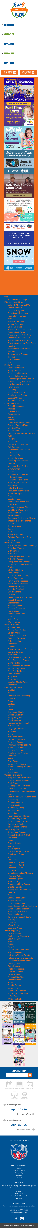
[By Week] (19, 1085)
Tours (10, 529)
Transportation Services (18, 354)
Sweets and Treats (16, 824)
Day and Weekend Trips (18, 425)
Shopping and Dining (13, 774)
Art (9, 692)
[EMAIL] (24, 1095)
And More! (19, 1198)
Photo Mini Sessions (16, 968)
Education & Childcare (13, 302)
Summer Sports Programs (19, 908)
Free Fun (11, 438)
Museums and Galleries (18, 474)
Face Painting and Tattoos (19, 657)
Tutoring (11, 356)
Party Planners (14, 673)
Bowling (11, 416)
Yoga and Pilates (15, 927)
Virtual (10, 769)
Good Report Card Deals (18, 949)
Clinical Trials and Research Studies (20, 566)
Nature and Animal (16, 736)
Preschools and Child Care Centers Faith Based (19, 331)
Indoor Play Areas (15, 457)
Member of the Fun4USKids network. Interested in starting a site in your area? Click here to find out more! (19, 1186)
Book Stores (13, 783)
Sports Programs (11, 829)
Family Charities (15, 370)
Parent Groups (14, 386)
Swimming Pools (15, 512)
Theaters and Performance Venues (19, 522)
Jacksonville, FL (19, 1194)
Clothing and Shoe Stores (19, 785)
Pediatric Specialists (16, 608)
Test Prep (12, 351)
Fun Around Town (11, 403)
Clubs (10, 701)
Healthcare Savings (16, 586)
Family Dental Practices (18, 580)
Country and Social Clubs (19, 422)
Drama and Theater (16, 712)
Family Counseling (15, 578)
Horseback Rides (15, 455)
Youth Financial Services (18, 400)
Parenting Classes (15, 742)
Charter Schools (15, 307)
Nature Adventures (16, 477)
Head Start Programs (17, 315)
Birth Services (14, 553)
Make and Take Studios (18, 466)
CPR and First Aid (15, 569)
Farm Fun (12, 947)
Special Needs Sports (17, 897)
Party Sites (12, 676)
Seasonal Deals (14, 979)
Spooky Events (14, 985)
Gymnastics (13, 859)
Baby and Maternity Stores (19, 777)
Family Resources (12, 365)
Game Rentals (14, 662)
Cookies (11, 646)
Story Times (13, 761)
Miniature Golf (14, 468)
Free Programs (14, 720)
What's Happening (12, 930)
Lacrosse (12, 870)
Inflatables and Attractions (19, 665)
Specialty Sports (15, 900)
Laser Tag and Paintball (18, 460)
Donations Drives (15, 938)
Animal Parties (14, 627)
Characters (12, 643)
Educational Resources (18, 313)
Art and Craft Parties (17, 630)
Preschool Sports (15, 878)
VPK (10, 362)
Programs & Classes (13, 687)
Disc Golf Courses (15, 427)
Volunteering (13, 772)
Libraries (11, 463)
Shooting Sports (15, 886)
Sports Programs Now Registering (22, 905)
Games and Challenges (18, 444)
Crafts (10, 706)
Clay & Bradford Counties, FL (19, 1196)
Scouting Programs (16, 750)
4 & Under (12, 690)
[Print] (14, 1095)
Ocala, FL (19, 1191)
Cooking (11, 703)
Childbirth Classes (15, 559)
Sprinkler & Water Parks (18, 509)
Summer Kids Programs (18, 763)
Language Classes (16, 728)
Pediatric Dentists (15, 605)
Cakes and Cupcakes (17, 635)
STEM (10, 758)
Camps (7, 296)
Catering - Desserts (16, 638)
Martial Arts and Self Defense (20, 873)
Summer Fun (13, 987)
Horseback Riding (15, 867)
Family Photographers (17, 375)
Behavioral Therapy (16, 548)
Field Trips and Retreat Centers (21, 433)
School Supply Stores (17, 818)
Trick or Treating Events (18, 993)
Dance (10, 709)
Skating (11, 496)
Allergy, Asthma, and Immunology (22, 545)
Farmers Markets (15, 802)
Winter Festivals (15, 998)
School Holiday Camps (17, 299)
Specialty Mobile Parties (18, 681)
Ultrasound (12, 616)
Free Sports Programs (17, 854)
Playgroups (12, 389)
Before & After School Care (19, 304)
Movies (11, 471)
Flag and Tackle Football (18, 851)
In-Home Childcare (16, 321)
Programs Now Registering (19, 744)
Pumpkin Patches (15, 971)
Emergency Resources (17, 367)
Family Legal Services (17, 373)
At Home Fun (13, 411)
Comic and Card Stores (18, 788)
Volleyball (12, 922)
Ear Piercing (13, 799)
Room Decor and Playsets (19, 815)
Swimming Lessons (16, 914)
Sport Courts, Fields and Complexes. (18, 503)
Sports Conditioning (16, 903)
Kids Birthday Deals (16, 668)
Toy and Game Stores (17, 826)
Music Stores (13, 813)
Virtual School (14, 359)
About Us (19, 1175)
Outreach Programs (16, 739)
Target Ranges (14, 515)
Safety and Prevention (17, 747)
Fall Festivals (13, 941)
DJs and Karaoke (15, 651)
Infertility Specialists (16, 589)
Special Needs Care (16, 613)
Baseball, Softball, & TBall (19, 835)
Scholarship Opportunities (19, 348)
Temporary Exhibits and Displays (22, 518)
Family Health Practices (18, 583)
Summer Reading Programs (20, 766)
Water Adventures (15, 534)
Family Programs (15, 717)
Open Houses (14, 966)
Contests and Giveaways (18, 936)
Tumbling (11, 919)
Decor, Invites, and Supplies (20, 649)
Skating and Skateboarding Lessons (19, 891)
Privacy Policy (19, 1173)
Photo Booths (13, 679)
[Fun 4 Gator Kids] (19, 10)
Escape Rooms (14, 430)
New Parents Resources (18, 384)
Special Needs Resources (19, 395)
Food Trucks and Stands (18, 660)
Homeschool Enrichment (18, 722)
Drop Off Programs (16, 310)
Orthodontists (14, 602)
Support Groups (15, 397)
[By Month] (9, 1085)
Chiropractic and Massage (19, 561)
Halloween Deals (15, 952)
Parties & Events (11, 624)
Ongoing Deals (14, 963)
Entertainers (13, 654)
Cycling (11, 845)
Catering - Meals (15, 641)
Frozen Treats (14, 804)
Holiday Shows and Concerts (20, 957)
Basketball (12, 837)
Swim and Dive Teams (17, 911)
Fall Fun (11, 944)
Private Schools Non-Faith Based (22, 343)
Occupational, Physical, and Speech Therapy (20, 598)
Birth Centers (13, 550)
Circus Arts (12, 698)
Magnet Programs (15, 324)
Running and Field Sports (19, 884)
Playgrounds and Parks (18, 479)
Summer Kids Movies (17, 990)
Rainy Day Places (15, 487)
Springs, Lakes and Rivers (19, 507)
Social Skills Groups (16, 392)
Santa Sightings (14, 974)
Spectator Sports (15, 498)
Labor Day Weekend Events (20, 960)
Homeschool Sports (16, 865)
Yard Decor (12, 684)
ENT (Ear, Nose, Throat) (18, 575)
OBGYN (11, 594)
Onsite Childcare (15, 326)
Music (10, 733)
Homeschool (13, 318)
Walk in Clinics (14, 621)
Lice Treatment (14, 591)
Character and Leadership (19, 695)
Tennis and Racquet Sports (19, 916)
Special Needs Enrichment (19, 753)
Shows (11, 982)
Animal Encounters (16, 406)
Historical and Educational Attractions (19, 451)
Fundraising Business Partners (21, 378)
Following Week (24, 1114)
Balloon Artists (14, 632)
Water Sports (13, 925)
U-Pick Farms (13, 996)
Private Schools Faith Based (20, 340)
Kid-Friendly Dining (16, 807)
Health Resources (12, 542)
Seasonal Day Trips (16, 977)
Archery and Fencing (17, 832)
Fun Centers (13, 441)
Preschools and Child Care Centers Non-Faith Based (19, 336)
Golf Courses (13, 447)
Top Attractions (14, 526)
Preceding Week (14, 1105)
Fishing (11, 436)
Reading (11, 345)
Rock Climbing (14, 881)
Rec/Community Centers (18, 490)
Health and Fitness (16, 862)
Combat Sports (14, 843)
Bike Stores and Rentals (18, 780)
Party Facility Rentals (17, 671)
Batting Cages (14, 414)
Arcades (11, 408)
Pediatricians (13, 610)
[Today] (29, 1085)
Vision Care (13, 619)
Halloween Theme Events (19, 955)
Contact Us (19, 1177)
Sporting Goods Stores (18, 821)
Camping (11, 419)
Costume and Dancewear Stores (22, 796)
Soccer (11, 895)
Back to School (14, 933)
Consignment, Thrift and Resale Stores (21, 792)
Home (19, 1168)
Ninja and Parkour (15, 875)
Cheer (10, 840)
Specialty (12, 755)
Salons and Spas (15, 493)
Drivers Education (15, 714)
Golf (9, 856)
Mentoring (12, 731)
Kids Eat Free (13, 810)
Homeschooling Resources (19, 381)
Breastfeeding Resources (19, 556)
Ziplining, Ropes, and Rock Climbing (19, 538)
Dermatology (13, 572)
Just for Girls (13, 725)
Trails (10, 531)
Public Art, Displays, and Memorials (18, 484)
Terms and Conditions (19, 1170)
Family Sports (14, 848)
